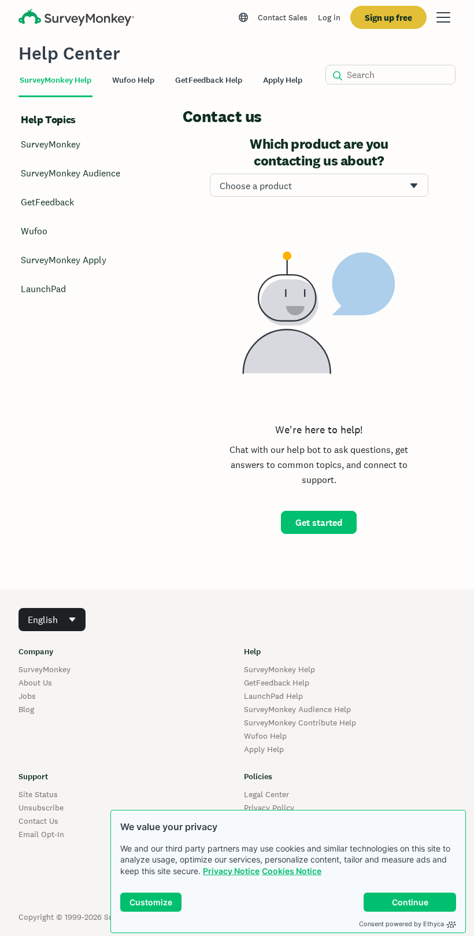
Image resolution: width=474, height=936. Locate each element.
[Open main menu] (443, 17)
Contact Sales (283, 17)
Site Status (38, 794)
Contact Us (38, 821)
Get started (318, 523)
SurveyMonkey (50, 144)
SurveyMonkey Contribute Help (300, 722)
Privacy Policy (269, 807)
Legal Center (266, 794)
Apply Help (264, 749)
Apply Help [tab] (282, 80)
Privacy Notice (231, 871)
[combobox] (319, 185)
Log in (329, 17)
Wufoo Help (265, 736)
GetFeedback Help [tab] (208, 80)
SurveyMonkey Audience (70, 173)
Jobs (27, 696)
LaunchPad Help (273, 696)
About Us (35, 682)
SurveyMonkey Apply (63, 260)
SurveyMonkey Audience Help (297, 709)
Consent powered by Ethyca (401, 924)
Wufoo (34, 231)
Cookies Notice (291, 871)
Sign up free (388, 17)
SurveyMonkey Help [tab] (55, 80)
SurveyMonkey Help (279, 669)
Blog (26, 709)
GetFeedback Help (276, 682)
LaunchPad (43, 289)
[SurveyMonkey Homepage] (76, 19)
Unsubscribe (41, 807)
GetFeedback (47, 202)
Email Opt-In (41, 834)
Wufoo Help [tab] (133, 80)
